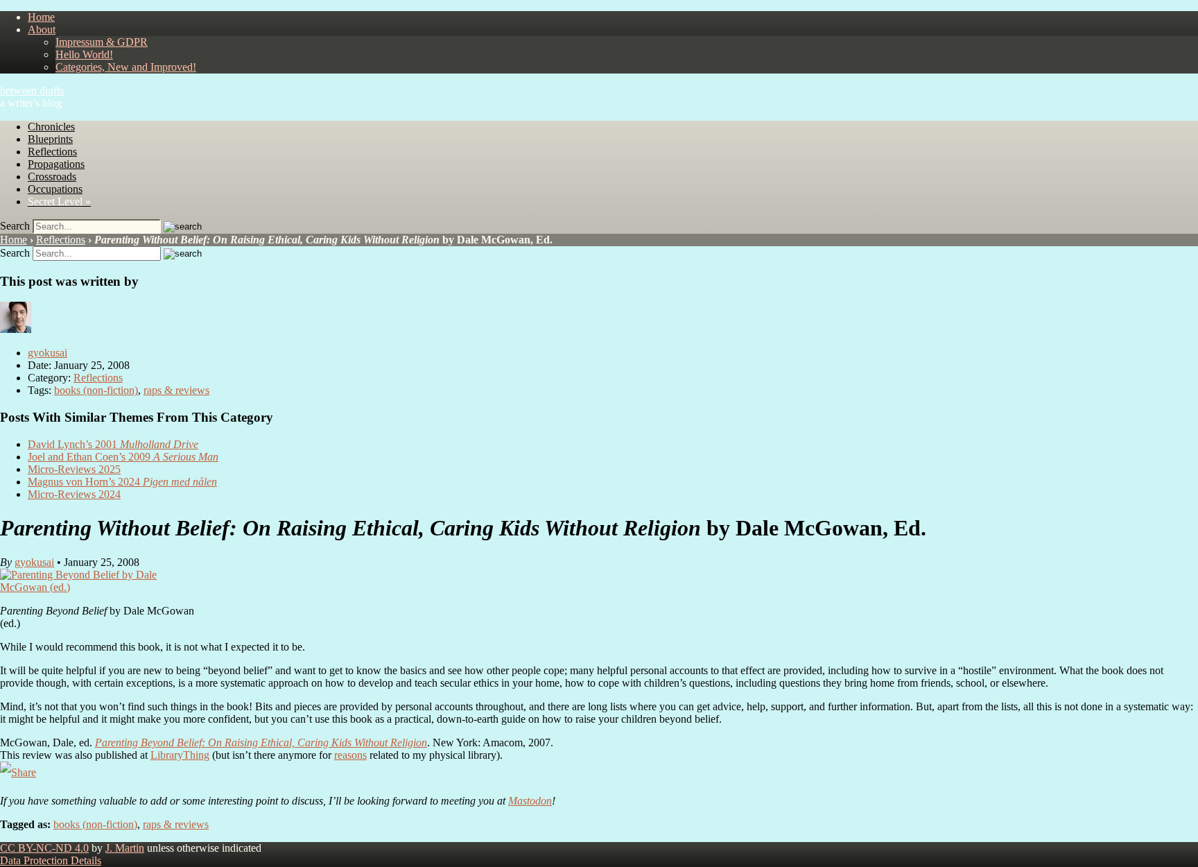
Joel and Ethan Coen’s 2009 (123, 457)
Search (15, 226)
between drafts (32, 90)
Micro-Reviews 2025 (74, 469)
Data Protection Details (50, 860)
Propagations (56, 164)
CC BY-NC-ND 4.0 (44, 848)
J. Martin (124, 848)
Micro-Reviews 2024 (74, 494)
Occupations (55, 189)
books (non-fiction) (96, 390)
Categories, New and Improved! (125, 67)
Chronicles (51, 126)
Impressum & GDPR (101, 42)
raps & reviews (176, 390)
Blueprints (50, 139)
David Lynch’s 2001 (113, 444)
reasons (350, 755)
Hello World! (84, 54)
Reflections (52, 151)
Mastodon (530, 801)
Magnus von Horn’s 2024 (122, 482)
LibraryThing (179, 755)
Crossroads (52, 176)
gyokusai (47, 353)
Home (41, 17)
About (41, 29)
